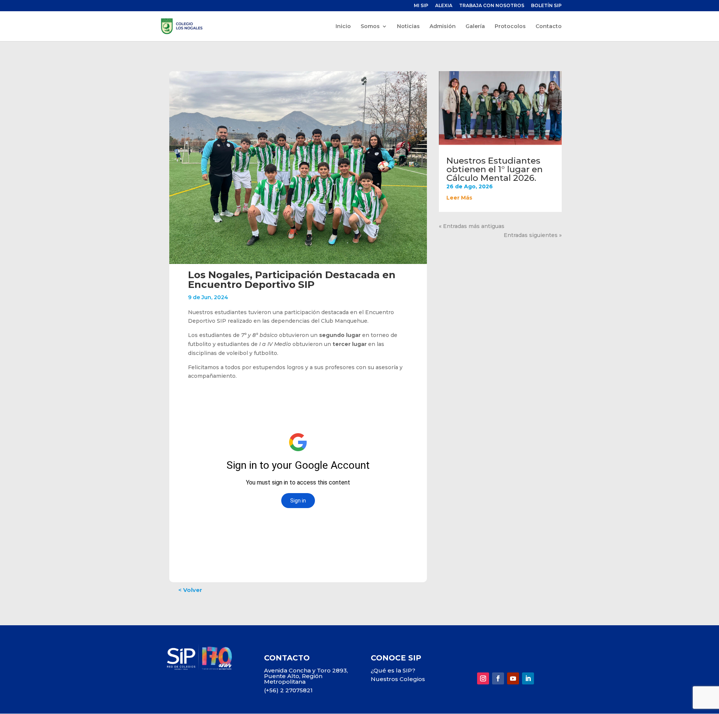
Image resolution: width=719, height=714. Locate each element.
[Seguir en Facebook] (498, 678)
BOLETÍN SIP (546, 5)
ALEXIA (443, 5)
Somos (370, 27)
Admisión (443, 27)
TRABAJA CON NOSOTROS (491, 5)
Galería (475, 27)
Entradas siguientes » (533, 235)
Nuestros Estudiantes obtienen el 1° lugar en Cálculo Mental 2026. (494, 169)
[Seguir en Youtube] (513, 678)
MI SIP (421, 5)
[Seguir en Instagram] (483, 678)
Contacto (549, 27)
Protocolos (510, 27)
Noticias (408, 27)
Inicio (343, 27)
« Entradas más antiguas (471, 226)
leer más (459, 197)
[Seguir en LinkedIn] (528, 678)
